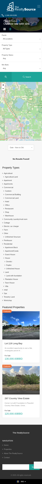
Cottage (7, 223)
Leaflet (21, 140)
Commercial (8, 187)
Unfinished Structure (13, 237)
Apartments (8, 184)
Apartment (8, 180)
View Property (21, 334)
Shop (7, 212)
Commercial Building (13, 194)
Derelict (9, 262)
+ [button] (3, 85)
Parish (4, 35)
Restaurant (9, 209)
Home (6, 445)
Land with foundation (14, 276)
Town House (9, 283)
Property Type (7, 45)
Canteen (8, 191)
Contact (7, 457)
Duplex (9, 265)
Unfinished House (13, 269)
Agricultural (8, 173)
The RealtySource (21, 433)
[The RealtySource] (21, 10)
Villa (6, 286)
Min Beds (5, 65)
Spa (5, 293)
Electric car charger (11, 226)
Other (6, 233)
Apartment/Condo (11, 251)
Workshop (8, 300)
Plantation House (11, 279)
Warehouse (9, 216)
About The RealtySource (13, 453)
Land (7, 272)
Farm (6, 230)
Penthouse (8, 240)
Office (7, 205)
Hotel (7, 202)
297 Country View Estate (17, 398)
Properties (8, 449)
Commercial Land (12, 198)
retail (5, 290)
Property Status (7, 55)
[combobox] (21, 39)
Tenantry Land (9, 297)
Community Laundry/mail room (15, 219)
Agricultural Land (11, 177)
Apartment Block (11, 247)
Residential (8, 244)
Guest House (10, 254)
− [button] (3, 88)
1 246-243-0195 (11, 15)
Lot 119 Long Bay (13, 343)
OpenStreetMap (29, 140)
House (7, 258)
